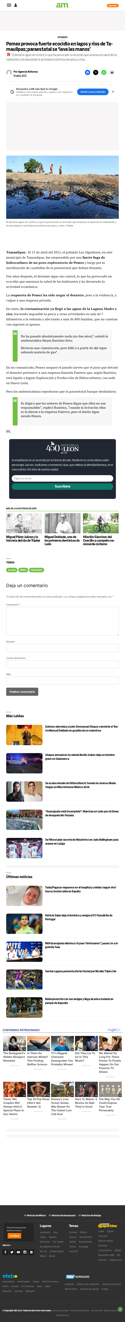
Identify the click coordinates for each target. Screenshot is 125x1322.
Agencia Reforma (28, 72)
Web (8, 674)
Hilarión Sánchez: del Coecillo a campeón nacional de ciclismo (99, 540)
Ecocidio (12, 570)
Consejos (18, 1291)
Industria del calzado (89, 1289)
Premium (73, 1232)
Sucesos (73, 1237)
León (55, 1232)
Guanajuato (45, 1232)
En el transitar (27, 1286)
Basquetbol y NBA (106, 1255)
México (43, 1256)
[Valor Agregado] (77, 1277)
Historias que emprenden (88, 1284)
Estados (62, 37)
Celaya (43, 1237)
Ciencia (72, 1246)
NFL (118, 1255)
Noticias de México (36, 1215)
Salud (47, 1286)
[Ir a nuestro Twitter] (12, 1252)
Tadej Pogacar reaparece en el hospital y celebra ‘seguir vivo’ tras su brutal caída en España (80, 889)
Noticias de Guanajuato (64, 1215)
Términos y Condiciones (79, 1310)
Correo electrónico (16, 658)
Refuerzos (102, 1245)
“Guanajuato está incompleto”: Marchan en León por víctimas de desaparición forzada (82, 813)
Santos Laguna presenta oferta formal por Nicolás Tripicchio (80, 971)
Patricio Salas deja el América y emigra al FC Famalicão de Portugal (78, 917)
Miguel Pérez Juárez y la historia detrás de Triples (23, 539)
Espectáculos (8, 1281)
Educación (7, 1291)
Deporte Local (116, 1260)
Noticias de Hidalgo (91, 1215)
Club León (102, 1236)
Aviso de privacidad (60, 1310)
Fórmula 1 (102, 1260)
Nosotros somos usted (113, 1310)
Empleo (105, 1289)
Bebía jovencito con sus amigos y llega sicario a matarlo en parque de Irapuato (79, 1001)
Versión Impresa (62, 1315)
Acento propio (23, 1281)
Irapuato (52, 1237)
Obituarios (30, 1291)
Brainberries (14, 1065)
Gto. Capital (58, 1242)
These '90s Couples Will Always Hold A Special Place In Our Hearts (13, 1107)
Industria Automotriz (111, 1284)
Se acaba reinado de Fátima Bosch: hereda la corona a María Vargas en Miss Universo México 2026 (80, 785)
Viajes (39, 1286)
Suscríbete (112, 5)
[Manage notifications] (120, 1309)
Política (83, 1232)
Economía (69, 1284)
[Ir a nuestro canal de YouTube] (18, 1252)
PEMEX (23, 570)
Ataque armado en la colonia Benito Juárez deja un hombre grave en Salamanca (80, 757)
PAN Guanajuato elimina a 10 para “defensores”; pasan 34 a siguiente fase (81, 945)
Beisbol (118, 1250)
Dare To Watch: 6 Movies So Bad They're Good (86, 1103)
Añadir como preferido (92, 91)
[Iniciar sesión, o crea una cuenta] (15, 5)
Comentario (13, 604)
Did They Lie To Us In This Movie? (85, 1057)
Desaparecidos (85, 1242)
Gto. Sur (43, 1251)
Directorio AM (96, 1310)
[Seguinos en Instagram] (25, 1252)
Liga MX (110, 1231)
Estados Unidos (57, 1251)
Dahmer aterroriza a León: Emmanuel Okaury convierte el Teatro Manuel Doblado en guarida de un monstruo (81, 729)
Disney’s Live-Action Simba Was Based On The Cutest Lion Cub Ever (61, 1107)
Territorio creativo (50, 1281)
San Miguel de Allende (50, 1246)
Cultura (36, 1281)
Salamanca (45, 1242)
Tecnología (83, 1246)
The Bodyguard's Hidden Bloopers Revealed (14, 1057)
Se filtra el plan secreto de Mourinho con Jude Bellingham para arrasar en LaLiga (81, 842)
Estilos (5, 1286)
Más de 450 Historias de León (21, 508)
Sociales (15, 1286)
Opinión (72, 1242)
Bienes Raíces (71, 1289)
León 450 (73, 1251)
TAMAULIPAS (36, 570)
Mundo (52, 1256)
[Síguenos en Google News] (31, 1252)
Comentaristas (105, 1250)
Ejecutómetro (85, 1237)
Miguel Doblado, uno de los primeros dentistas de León (62, 540)
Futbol (101, 1231)
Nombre (10, 641)
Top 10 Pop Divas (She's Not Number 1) (38, 1103)
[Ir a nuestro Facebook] (5, 1252)
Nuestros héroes (105, 1241)
